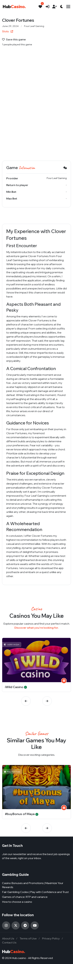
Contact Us (9, 942)
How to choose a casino (17, 901)
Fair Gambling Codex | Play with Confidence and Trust (35, 892)
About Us (8, 938)
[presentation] (26, 701)
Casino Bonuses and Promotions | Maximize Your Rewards (32, 885)
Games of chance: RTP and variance (25, 897)
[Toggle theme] (61, 6)
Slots (5, 31)
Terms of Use (28, 938)
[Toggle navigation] (68, 6)
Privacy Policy (51, 938)
